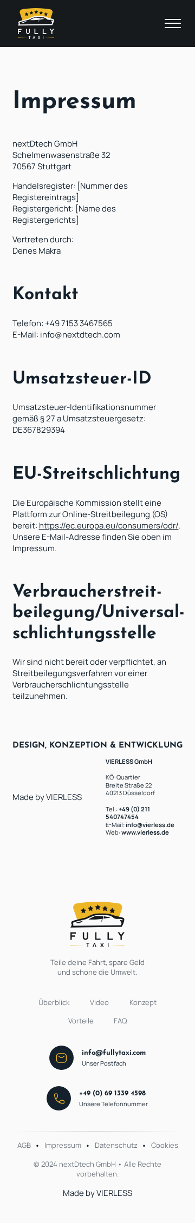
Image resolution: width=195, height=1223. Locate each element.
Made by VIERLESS (47, 797)
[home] (33, 23)
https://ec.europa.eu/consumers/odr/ (109, 525)
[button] (172, 24)
